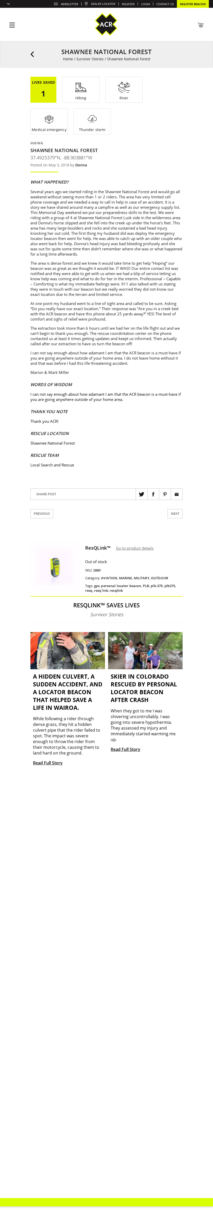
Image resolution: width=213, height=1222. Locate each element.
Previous (42, 513)
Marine (125, 578)
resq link (101, 590)
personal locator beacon (121, 585)
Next (175, 513)
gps (96, 585)
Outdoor (159, 578)
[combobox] (7, 4)
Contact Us (165, 4)
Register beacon (193, 4)
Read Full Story (48, 763)
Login (145, 4)
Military (141, 578)
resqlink (116, 590)
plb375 (169, 585)
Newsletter (69, 4)
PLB (146, 585)
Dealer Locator (103, 4)
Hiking (36, 143)
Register (128, 4)
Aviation (109, 578)
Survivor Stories (90, 58)
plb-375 (157, 585)
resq (88, 590)
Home (68, 58)
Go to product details (135, 548)
